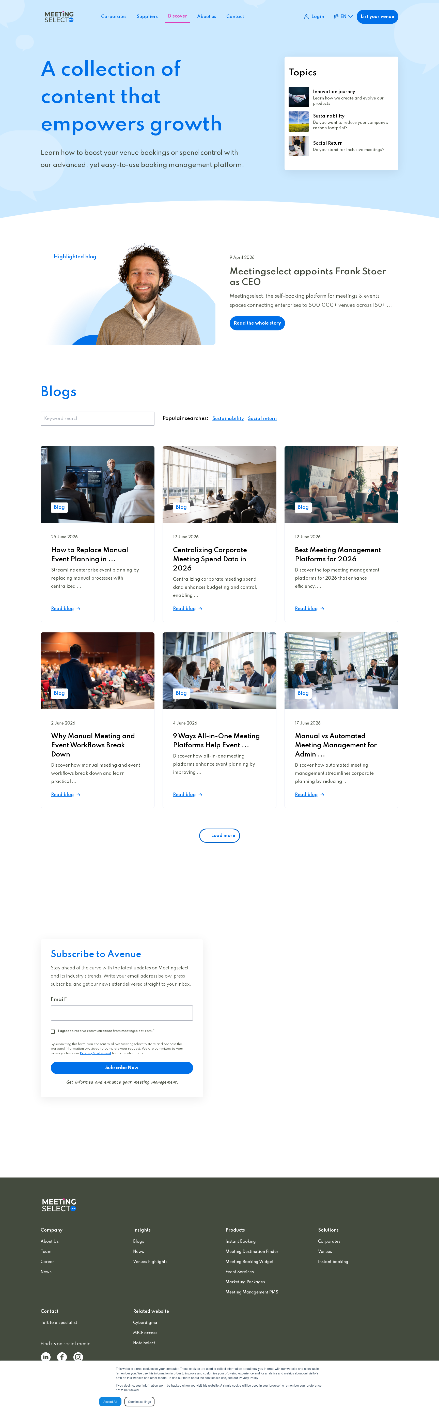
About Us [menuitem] (50, 1242)
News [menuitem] (46, 1272)
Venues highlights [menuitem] (150, 1262)
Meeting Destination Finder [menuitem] (252, 1252)
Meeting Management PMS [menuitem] (252, 1292)
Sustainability (228, 418)
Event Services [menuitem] (240, 1272)
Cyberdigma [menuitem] (145, 1323)
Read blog (62, 609)
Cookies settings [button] (139, 1401)
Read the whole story (257, 323)
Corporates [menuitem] (329, 1242)
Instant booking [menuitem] (333, 1262)
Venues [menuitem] (325, 1252)
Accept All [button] (110, 1401)
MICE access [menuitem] (145, 1333)
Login (317, 16)
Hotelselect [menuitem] (144, 1343)
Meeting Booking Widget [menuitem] (250, 1262)
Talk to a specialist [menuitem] (59, 1323)
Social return (262, 418)
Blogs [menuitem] (138, 1242)
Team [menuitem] (46, 1252)
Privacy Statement (95, 1053)
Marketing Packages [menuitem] (245, 1282)
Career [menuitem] (47, 1262)
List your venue (377, 16)
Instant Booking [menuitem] (241, 1242)
